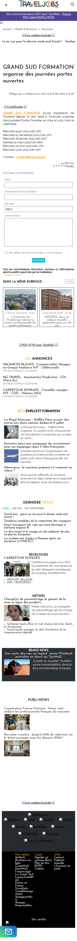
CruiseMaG (22, 866)
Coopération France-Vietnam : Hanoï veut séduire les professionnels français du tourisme (37, 710)
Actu (38, 411)
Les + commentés (34, 508)
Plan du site (42, 863)
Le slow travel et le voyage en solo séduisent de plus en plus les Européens (37, 533)
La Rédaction (30, 94)
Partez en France (21, 884)
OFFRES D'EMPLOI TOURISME (20, 370)
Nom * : (8, 179)
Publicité (59, 860)
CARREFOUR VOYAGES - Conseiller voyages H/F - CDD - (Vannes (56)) (35, 391)
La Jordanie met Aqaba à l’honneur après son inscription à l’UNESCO (32, 540)
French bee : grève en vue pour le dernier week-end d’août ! (35, 516)
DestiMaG (21, 868)
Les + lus (16, 508)
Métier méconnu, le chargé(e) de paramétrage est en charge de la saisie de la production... (52, 610)
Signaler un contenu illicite (43, 859)
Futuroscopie (23, 871)
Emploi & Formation (26, 29)
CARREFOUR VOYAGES (22, 558)
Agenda (59, 863)
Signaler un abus (12, 274)
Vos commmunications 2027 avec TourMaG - (38, 15)
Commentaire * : (13, 215)
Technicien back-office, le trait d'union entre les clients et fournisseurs (38, 625)
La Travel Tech (24, 874)
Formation (47, 29)
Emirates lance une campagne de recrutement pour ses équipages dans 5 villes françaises (37, 445)
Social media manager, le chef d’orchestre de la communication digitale (35, 631)
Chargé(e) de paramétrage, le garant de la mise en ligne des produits (35, 601)
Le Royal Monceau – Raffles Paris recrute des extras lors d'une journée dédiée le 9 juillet (36, 421)
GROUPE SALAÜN (19, 579)
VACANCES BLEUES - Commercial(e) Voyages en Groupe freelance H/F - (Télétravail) (36, 366)
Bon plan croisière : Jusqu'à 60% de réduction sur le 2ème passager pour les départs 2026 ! (38, 736)
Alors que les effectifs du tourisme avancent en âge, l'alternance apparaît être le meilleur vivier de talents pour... (46, 478)
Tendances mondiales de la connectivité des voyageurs (37, 521)
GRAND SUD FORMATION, (22, 113)
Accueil (7, 29)
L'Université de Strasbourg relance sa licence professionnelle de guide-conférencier (20, 320)
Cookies (39, 868)
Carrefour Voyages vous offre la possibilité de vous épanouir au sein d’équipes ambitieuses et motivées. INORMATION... (52, 567)
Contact (59, 857)
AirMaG (20, 857)
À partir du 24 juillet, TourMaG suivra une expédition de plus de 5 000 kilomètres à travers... (52, 664)
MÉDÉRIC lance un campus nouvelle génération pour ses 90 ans (56, 320)
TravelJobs (21, 888)
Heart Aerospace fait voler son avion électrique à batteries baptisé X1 (35, 526)
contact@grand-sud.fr (30, 157)
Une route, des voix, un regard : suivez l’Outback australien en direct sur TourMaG (39, 655)
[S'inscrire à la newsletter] (8, 931)
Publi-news (38, 700)
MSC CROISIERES (19, 582)
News (6, 508)
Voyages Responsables (23, 904)
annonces (38, 359)
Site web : (9, 203)
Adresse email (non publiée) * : (21, 191)
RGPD (38, 866)
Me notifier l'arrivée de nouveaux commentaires (35, 252)
